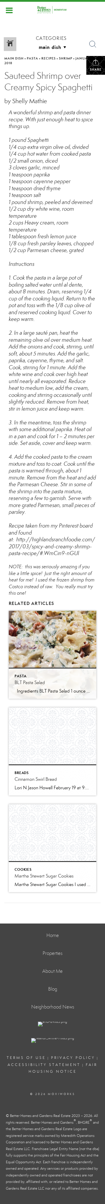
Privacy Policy (73, 1057)
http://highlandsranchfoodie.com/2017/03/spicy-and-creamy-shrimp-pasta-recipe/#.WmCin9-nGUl (52, 546)
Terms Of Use (26, 1057)
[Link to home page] (52, 10)
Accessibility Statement (44, 1064)
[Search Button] (93, 44)
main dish (14, 58)
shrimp (65, 58)
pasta (32, 58)
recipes (48, 58)
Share (96, 69)
